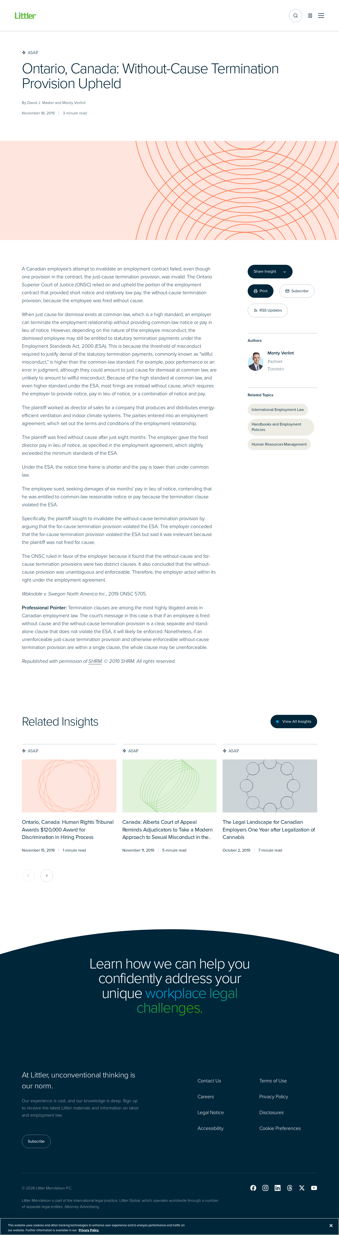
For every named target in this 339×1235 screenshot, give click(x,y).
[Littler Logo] (26, 15)
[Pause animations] (310, 15)
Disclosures (271, 1112)
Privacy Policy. (89, 1230)
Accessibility (211, 1128)
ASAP (33, 750)
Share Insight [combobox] (265, 271)
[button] (253, 1188)
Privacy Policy (273, 1096)
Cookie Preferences (280, 1128)
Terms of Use (273, 1080)
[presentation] (69, 785)
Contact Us (209, 1080)
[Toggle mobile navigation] (321, 15)
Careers (206, 1096)
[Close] (331, 1225)
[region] (169, 1226)
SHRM (95, 661)
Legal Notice (211, 1112)
